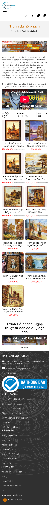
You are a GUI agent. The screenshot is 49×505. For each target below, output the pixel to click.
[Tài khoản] (32, 16)
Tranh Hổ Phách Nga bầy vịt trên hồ (13, 211)
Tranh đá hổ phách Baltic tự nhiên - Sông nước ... (36, 278)
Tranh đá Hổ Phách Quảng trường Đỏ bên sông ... (36, 146)
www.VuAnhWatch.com (13, 495)
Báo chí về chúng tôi (11, 485)
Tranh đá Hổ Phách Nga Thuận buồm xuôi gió (36, 245)
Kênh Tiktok (7, 481)
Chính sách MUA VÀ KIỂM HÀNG (17, 399)
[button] (44, 46)
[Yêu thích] (11, 122)
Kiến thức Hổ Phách (11, 427)
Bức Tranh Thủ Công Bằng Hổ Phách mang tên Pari (36, 212)
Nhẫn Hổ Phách (9, 449)
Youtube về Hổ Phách (12, 471)
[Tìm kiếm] (26, 16)
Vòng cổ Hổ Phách (10, 454)
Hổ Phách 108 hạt (10, 458)
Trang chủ (15, 31)
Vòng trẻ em (8, 440)
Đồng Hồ (6, 476)
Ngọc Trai (6, 463)
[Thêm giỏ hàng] (15, 122)
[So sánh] (20, 122)
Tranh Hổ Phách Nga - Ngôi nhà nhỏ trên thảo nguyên (13, 312)
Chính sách (7, 490)
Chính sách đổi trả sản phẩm (15, 418)
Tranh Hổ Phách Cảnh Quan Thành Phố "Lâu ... (13, 146)
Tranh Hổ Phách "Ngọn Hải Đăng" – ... (36, 177)
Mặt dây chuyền (9, 444)
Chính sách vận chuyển (12, 404)
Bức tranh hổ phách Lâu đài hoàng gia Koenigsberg (13, 179)
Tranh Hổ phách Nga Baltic (13, 277)
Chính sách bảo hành (12, 408)
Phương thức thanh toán (13, 413)
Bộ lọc (5, 115)
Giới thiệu (6, 422)
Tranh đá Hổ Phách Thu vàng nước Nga (13, 244)
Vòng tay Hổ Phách (11, 435)
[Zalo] (8, 500)
